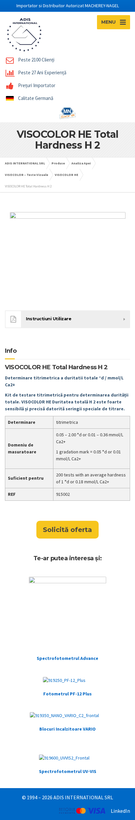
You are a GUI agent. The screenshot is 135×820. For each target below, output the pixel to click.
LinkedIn (120, 810)
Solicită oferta (67, 530)
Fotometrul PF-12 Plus (67, 694)
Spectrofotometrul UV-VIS (67, 771)
